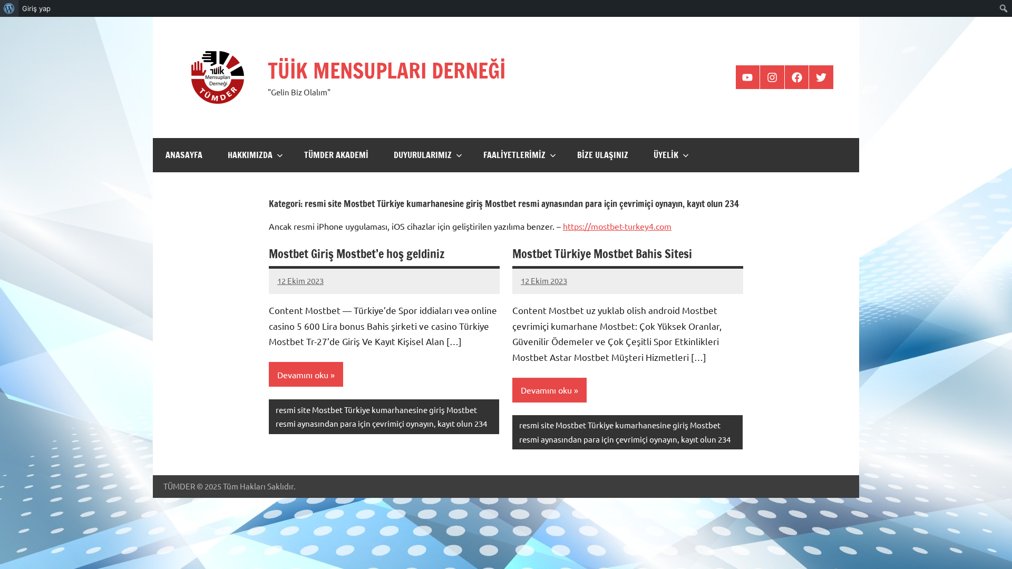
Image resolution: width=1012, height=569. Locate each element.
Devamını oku (302, 374)
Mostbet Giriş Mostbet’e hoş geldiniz (356, 254)
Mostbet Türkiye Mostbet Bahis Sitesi (602, 254)
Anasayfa (184, 155)
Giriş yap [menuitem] (36, 8)
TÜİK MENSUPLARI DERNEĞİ (386, 70)
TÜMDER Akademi (336, 155)
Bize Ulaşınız (602, 155)
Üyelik (666, 155)
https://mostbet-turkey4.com (617, 226)
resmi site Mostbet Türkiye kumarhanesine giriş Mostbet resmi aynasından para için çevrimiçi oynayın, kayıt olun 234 (381, 416)
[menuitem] (9, 8)
